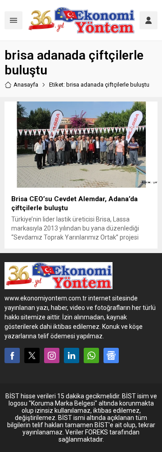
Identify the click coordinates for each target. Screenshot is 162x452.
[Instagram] (51, 355)
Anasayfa (26, 84)
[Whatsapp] (91, 355)
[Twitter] (32, 355)
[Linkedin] (71, 355)
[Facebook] (12, 355)
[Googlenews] (111, 355)
